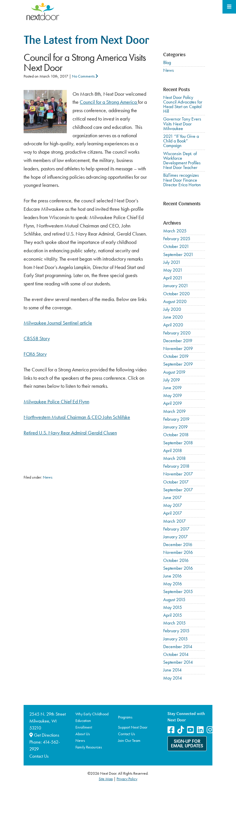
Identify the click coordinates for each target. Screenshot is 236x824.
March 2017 (174, 521)
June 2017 (172, 497)
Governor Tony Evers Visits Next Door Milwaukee (182, 123)
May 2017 (172, 505)
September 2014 (178, 662)
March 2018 (174, 458)
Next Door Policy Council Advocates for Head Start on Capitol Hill (182, 104)
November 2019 (178, 348)
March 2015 (174, 623)
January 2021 (175, 286)
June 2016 (172, 576)
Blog (167, 62)
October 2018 (176, 435)
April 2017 (172, 513)
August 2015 (174, 600)
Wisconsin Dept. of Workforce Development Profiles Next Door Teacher (182, 160)
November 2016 (178, 552)
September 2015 (178, 591)
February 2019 (176, 419)
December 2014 (177, 647)
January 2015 (175, 639)
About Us (82, 733)
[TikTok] (180, 730)
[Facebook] (171, 730)
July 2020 (172, 309)
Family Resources (88, 747)
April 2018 (172, 450)
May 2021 (172, 270)
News (47, 477)
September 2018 (178, 443)
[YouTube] (190, 730)
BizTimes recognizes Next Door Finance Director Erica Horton (182, 179)
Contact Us (39, 756)
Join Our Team (129, 740)
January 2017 (175, 537)
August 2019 (174, 372)
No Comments (84, 76)
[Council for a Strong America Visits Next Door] (45, 94)
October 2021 (176, 246)
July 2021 (171, 262)
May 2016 (172, 584)
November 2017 (178, 474)
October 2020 (176, 294)
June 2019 (172, 388)
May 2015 (172, 607)
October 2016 (176, 560)
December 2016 (177, 544)
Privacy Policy (127, 778)
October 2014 (176, 654)
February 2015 (176, 631)
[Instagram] (210, 730)
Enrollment (83, 727)
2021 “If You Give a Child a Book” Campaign (181, 140)
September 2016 (178, 568)
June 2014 (172, 670)
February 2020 (177, 333)
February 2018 (176, 466)
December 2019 (177, 341)
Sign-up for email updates (187, 743)
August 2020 (174, 301)
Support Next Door (132, 727)
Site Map (106, 778)
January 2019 (175, 427)
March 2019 (174, 411)
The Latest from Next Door (86, 41)
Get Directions (46, 735)
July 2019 (171, 380)
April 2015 (172, 615)
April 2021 (172, 278)
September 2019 (178, 364)
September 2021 (178, 254)
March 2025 (174, 231)
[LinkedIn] (200, 730)
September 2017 (178, 490)
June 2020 (173, 317)
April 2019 (172, 403)
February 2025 (176, 239)
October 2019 (176, 356)
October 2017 (176, 482)
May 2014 (172, 678)
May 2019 (172, 395)
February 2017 (176, 529)
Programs (125, 717)
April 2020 (173, 325)
